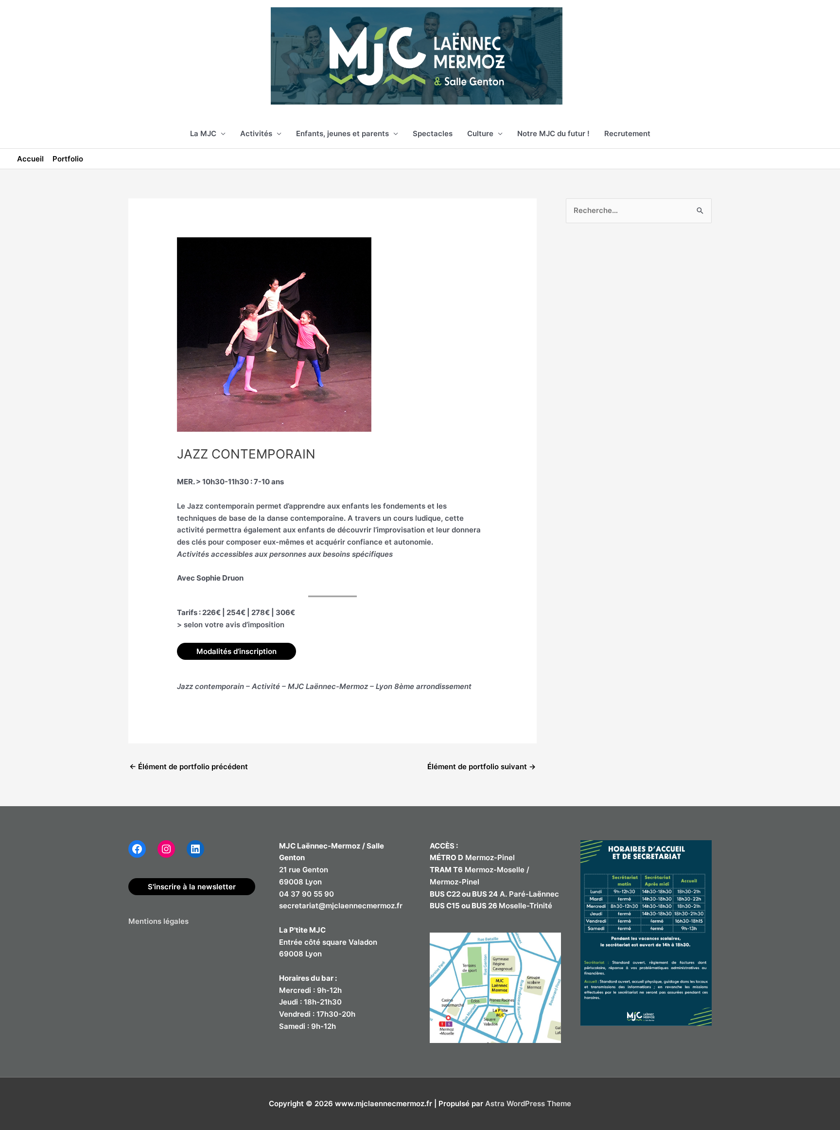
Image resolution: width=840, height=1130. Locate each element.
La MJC (203, 133)
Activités (256, 133)
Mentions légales (158, 921)
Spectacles (433, 133)
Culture (480, 133)
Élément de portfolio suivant (481, 766)
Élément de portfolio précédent (188, 766)
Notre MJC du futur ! (553, 133)
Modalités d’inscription (236, 651)
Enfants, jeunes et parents (342, 133)
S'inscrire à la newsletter (192, 886)
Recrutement (627, 133)
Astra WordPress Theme (528, 1103)
